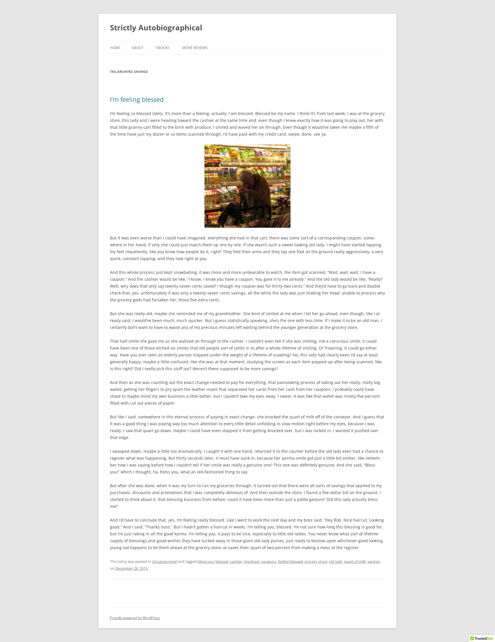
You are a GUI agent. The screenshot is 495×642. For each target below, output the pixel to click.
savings (374, 561)
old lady (335, 561)
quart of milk (355, 561)
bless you (206, 561)
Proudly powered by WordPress (135, 617)
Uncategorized (164, 561)
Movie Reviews (195, 47)
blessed (221, 561)
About (138, 47)
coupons (268, 561)
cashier (236, 561)
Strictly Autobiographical (156, 27)
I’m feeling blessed (137, 99)
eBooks (163, 47)
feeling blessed (290, 561)
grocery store (316, 561)
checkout (252, 561)
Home (115, 47)
